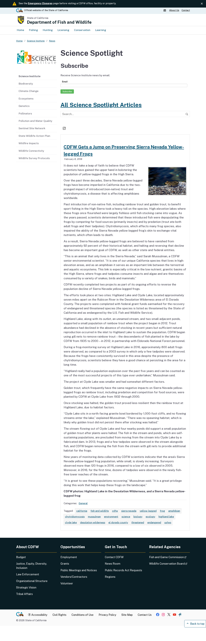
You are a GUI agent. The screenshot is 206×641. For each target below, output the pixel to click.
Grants (64, 563)
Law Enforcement (27, 574)
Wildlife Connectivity (31, 150)
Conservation (82, 30)
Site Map (127, 614)
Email (65, 81)
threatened (137, 522)
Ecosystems (26, 98)
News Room (112, 563)
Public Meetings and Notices (78, 570)
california (81, 510)
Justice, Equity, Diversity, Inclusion (31, 565)
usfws (167, 522)
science (126, 516)
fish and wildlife (99, 510)
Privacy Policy (107, 614)
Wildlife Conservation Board (169, 563)
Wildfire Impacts (29, 143)
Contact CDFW (114, 557)
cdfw (115, 510)
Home (20, 30)
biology (137, 516)
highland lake (166, 516)
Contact (186, 10)
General (83, 503)
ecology (150, 516)
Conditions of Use (82, 614)
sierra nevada (128, 510)
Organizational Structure (32, 581)
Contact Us (145, 614)
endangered (154, 522)
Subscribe (67, 91)
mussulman (94, 516)
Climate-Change (28, 91)
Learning (100, 30)
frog (162, 510)
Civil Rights (59, 614)
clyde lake (71, 522)
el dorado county (118, 522)
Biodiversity (26, 83)
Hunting (48, 30)
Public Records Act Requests (123, 570)
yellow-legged (148, 510)
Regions (110, 576)
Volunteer (66, 583)
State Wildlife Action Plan (34, 135)
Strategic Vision (26, 587)
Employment (68, 557)
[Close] (201, 3)
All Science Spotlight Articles (101, 104)
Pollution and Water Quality (35, 120)
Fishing (33, 30)
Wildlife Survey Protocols (34, 158)
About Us (174, 10)
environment (111, 516)
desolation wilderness (92, 522)
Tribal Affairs (24, 594)
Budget (21, 557)
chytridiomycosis (75, 516)
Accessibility (39, 614)
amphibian (174, 510)
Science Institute (29, 76)
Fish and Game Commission (169, 557)
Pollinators (25, 113)
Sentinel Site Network (32, 128)
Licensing (63, 30)
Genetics (24, 105)
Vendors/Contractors (73, 576)
